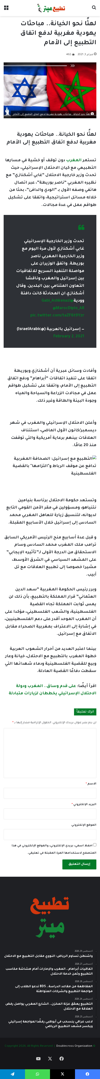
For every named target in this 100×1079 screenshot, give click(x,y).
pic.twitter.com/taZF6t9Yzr (57, 316)
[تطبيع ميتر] (50, 8)
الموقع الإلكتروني (83, 825)
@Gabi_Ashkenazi (58, 301)
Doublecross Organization (74, 1046)
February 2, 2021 (68, 336)
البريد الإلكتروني (84, 804)
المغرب (73, 160)
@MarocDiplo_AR (68, 308)
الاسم (91, 784)
